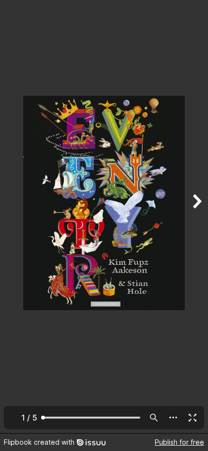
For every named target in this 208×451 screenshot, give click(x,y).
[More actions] (173, 417)
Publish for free (179, 442)
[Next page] (196, 216)
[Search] (153, 417)
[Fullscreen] (192, 417)
